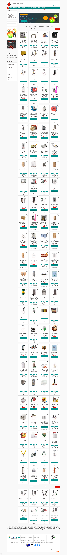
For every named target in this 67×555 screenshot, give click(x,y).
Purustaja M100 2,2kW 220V (33, 77)
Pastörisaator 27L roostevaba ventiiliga (23, 387)
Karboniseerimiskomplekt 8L (54, 476)
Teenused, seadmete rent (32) (12, 17)
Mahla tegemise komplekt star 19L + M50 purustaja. (44, 498)
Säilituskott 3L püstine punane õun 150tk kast (44, 260)
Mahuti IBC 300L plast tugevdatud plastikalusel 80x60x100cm (33, 241)
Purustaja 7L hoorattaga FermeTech (44, 440)
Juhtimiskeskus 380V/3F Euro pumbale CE (44, 405)
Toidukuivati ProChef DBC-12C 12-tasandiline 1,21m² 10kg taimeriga (44, 223)
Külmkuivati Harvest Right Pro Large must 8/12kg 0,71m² (54, 41)
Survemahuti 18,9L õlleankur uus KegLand (23, 476)
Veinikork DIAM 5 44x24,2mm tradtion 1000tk (54, 169)
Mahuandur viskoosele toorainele (54, 370)
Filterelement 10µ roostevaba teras (54, 297)
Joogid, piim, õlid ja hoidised (22, 7)
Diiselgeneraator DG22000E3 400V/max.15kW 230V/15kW (23, 59)
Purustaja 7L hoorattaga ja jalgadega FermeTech (34, 405)
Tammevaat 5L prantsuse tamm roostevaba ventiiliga (23, 279)
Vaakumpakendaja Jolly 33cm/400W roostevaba (44, 151)
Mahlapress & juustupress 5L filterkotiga (54, 458)
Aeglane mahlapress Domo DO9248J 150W (54, 387)
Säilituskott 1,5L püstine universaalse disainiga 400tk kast (33, 151)
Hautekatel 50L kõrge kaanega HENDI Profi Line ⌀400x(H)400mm (55, 260)
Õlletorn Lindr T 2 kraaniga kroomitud (23, 315)
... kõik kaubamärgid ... (11, 25)
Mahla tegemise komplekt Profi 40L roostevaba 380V (34, 58)
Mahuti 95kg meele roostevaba (34, 279)
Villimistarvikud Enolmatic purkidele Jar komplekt (44, 370)
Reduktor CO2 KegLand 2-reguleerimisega (34, 353)
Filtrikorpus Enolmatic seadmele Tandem (23, 353)
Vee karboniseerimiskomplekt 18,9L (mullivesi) (23, 205)
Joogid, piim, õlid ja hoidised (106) (10, 14)
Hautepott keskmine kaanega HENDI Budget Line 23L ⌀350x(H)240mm (44, 422)
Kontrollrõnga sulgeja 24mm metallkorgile (23, 458)
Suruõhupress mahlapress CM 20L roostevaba (54, 133)
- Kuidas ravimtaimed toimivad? (11, 54)
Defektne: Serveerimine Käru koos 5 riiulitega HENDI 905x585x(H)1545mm (33, 261)
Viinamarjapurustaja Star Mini (44, 334)
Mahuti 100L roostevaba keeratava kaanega (44, 297)
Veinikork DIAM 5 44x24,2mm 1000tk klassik (55, 223)
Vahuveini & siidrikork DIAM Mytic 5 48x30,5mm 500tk (55, 241)
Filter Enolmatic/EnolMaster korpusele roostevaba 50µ (34, 298)
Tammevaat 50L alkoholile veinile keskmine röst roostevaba (23, 223)
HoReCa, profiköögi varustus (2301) (11, 16)
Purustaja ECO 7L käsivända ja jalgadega (44, 458)
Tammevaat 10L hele (44, 352)
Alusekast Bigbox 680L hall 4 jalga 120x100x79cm (44, 241)
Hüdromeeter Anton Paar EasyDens (23, 151)
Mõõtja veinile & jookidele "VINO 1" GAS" (23, 440)
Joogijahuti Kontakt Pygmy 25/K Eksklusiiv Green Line (55, 77)
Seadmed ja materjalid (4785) (11, 12)
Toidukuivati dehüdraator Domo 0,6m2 (23, 422)
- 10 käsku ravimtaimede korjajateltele (11, 55)
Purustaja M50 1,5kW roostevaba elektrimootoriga (23, 133)
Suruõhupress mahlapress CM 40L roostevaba (23, 114)
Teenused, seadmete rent (41, 7)
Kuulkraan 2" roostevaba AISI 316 (34, 458)
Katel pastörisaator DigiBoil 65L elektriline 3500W (33, 205)
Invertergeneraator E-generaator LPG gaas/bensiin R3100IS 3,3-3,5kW (34, 95)
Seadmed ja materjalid (13, 7)
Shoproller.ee (57, 551)
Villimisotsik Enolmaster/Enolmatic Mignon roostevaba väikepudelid (23, 242)
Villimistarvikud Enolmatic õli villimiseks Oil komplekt (55, 405)
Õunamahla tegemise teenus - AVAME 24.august (11, 64)
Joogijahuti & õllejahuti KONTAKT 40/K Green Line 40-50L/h (23, 95)
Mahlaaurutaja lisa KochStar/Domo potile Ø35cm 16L (33, 476)
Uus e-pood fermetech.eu (12, 71)
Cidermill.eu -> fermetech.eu (10, 68)
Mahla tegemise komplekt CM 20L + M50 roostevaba (23, 77)
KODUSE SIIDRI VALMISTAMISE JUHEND (12, 75)
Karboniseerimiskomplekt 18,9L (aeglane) (34, 223)
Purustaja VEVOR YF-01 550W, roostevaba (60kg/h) (54, 151)
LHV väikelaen (9, 52)
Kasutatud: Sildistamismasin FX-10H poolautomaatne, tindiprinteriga (44, 41)
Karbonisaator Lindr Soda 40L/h (44, 114)
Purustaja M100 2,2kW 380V (44, 77)
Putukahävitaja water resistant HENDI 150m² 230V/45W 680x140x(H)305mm (33, 334)
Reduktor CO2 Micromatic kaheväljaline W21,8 (55, 422)
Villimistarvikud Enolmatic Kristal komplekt (23, 405)
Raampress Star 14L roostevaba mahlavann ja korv (34, 316)
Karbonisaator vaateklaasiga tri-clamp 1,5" (44, 279)
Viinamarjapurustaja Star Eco (34, 186)
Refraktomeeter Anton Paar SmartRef (54, 186)
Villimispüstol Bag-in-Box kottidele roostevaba (34, 387)
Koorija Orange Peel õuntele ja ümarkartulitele (34, 440)
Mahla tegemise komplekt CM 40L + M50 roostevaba (44, 58)
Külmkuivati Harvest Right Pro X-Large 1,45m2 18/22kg (23, 41)
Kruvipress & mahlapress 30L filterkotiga (34, 370)
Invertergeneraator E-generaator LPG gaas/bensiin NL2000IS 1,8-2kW (54, 114)
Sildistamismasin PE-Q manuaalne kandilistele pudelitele (33, 114)
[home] (8, 8)
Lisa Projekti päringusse (23, 47)
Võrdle (23, 48)
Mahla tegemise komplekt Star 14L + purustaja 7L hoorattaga (44, 187)
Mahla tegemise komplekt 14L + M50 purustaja (44, 95)
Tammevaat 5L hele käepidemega (55, 334)
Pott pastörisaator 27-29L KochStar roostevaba (54, 205)
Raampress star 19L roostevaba (44, 169)
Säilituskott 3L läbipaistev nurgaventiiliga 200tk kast (44, 387)
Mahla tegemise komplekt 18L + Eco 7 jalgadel (23, 515)
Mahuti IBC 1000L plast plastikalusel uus (33, 169)
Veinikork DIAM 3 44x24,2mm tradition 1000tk (23, 260)
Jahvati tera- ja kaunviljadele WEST (23, 297)
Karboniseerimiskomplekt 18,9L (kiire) (54, 95)
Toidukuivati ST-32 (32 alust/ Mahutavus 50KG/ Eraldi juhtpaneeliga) (54, 59)
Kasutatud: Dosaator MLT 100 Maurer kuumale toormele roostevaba (34, 41)
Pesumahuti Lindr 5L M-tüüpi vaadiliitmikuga (23, 370)
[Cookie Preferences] (1, 554)
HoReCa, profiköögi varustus (32, 7)
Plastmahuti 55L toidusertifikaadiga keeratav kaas (54, 441)
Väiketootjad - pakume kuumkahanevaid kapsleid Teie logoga (12, 78)
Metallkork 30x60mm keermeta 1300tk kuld (44, 315)
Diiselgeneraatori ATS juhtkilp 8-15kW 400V (54, 279)
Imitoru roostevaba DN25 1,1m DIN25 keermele (23, 334)
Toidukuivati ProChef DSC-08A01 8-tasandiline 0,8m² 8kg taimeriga (54, 316)
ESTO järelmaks (9, 53)
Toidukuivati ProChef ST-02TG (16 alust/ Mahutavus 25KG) (44, 133)
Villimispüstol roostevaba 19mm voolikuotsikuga (34, 422)
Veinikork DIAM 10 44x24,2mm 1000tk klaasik (23, 169)
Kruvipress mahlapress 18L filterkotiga (44, 476)
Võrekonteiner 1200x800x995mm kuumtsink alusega (23, 187)
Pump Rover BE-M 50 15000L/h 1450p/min (33, 133)
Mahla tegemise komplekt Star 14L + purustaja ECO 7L (44, 205)
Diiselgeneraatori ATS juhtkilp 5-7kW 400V (54, 353)
